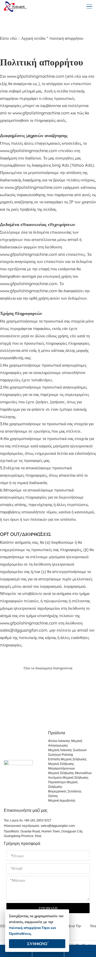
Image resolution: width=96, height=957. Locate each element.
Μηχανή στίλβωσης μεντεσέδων (70, 773)
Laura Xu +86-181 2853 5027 (30, 820)
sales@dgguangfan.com (58, 826)
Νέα (93, 926)
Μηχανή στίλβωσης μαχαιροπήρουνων (61, 766)
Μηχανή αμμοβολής (62, 800)
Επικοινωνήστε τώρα (48, 712)
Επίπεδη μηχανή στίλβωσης (67, 759)
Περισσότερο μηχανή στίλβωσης (63, 784)
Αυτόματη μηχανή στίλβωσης (68, 777)
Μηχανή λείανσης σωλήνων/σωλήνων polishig (67, 752)
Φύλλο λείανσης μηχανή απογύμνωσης (65, 743)
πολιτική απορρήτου (25, 927)
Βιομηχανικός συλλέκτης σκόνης (65, 794)
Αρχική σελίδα (33, 38)
